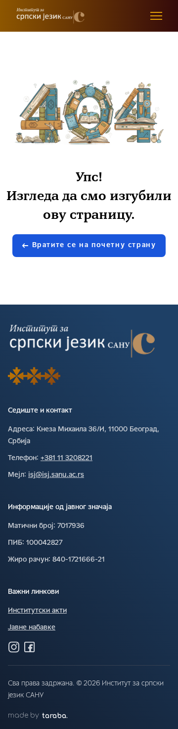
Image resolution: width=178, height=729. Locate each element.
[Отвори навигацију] (156, 16)
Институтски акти (37, 611)
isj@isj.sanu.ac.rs (56, 475)
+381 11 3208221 (66, 458)
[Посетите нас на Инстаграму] (14, 647)
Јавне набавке (31, 628)
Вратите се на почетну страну (94, 245)
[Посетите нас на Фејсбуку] (30, 647)
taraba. (55, 716)
